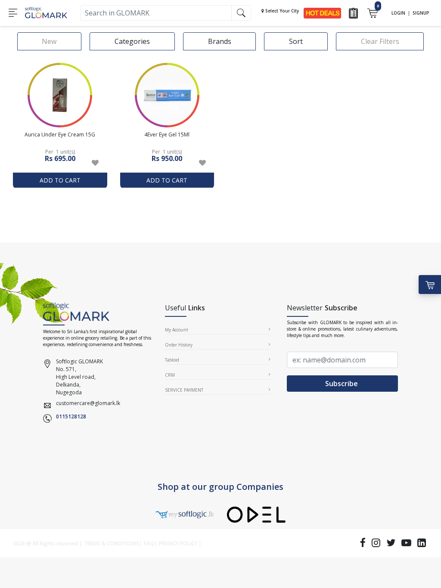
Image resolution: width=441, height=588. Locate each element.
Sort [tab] (296, 41)
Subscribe (342, 383)
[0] (372, 12)
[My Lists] (353, 12)
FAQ (149, 543)
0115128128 (71, 416)
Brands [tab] (219, 41)
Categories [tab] (132, 41)
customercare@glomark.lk (88, 403)
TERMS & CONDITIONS (111, 543)
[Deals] (322, 12)
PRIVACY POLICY (178, 543)
